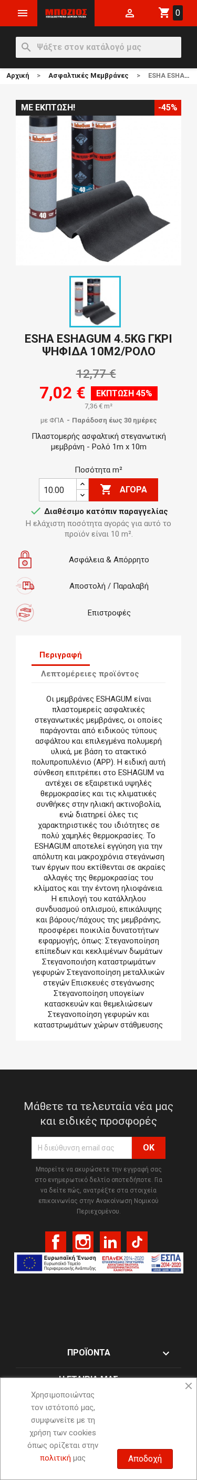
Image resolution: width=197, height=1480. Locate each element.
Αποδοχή (145, 1459)
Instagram (83, 1241)
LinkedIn (110, 1241)
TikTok (137, 1241)
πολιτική (55, 1458)
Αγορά (123, 489)
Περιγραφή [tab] (60, 655)
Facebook (55, 1241)
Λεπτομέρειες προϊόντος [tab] (90, 674)
